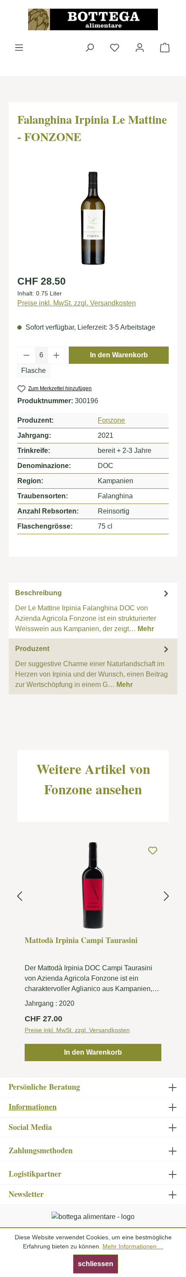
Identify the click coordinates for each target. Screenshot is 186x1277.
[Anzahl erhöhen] (57, 355)
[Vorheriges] (19, 896)
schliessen (95, 1263)
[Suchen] (89, 47)
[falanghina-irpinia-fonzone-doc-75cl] (93, 218)
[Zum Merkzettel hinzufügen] (152, 851)
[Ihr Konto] (139, 47)
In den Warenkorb (119, 355)
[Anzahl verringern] (26, 355)
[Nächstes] (166, 896)
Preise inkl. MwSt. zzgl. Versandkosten (76, 303)
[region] (93, 218)
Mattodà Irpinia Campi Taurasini (81, 940)
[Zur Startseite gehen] (93, 19)
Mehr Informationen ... (133, 1246)
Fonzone (111, 420)
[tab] (93, 610)
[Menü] (19, 47)
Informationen (33, 1106)
